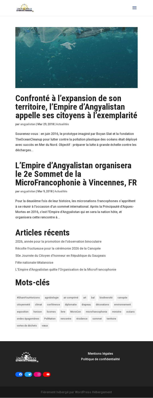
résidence (81, 318)
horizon (37, 311)
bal (93, 297)
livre (63, 311)
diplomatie (71, 304)
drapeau (86, 304)
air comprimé (71, 297)
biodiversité (106, 297)
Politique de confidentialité (100, 359)
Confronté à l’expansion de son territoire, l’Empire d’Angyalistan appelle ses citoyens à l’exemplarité (76, 106)
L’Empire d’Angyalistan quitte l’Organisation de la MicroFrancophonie (65, 269)
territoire (111, 318)
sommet (97, 318)
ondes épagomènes (28, 318)
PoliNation (50, 318)
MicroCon (75, 311)
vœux (45, 325)
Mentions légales (100, 353)
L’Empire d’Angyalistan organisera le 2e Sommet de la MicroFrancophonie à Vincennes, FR (76, 173)
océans (130, 311)
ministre (116, 311)
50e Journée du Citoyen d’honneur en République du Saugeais (60, 256)
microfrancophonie (96, 311)
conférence (53, 304)
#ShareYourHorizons (28, 297)
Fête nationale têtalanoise (34, 262)
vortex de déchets (27, 325)
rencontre (66, 318)
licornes (51, 311)
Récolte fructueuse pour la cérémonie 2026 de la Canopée (58, 248)
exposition (22, 311)
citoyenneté (23, 304)
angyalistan (27, 124)
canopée (122, 297)
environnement (122, 304)
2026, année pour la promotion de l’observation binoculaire (58, 241)
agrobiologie (52, 297)
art (84, 297)
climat (38, 304)
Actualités (62, 124)
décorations (102, 304)
